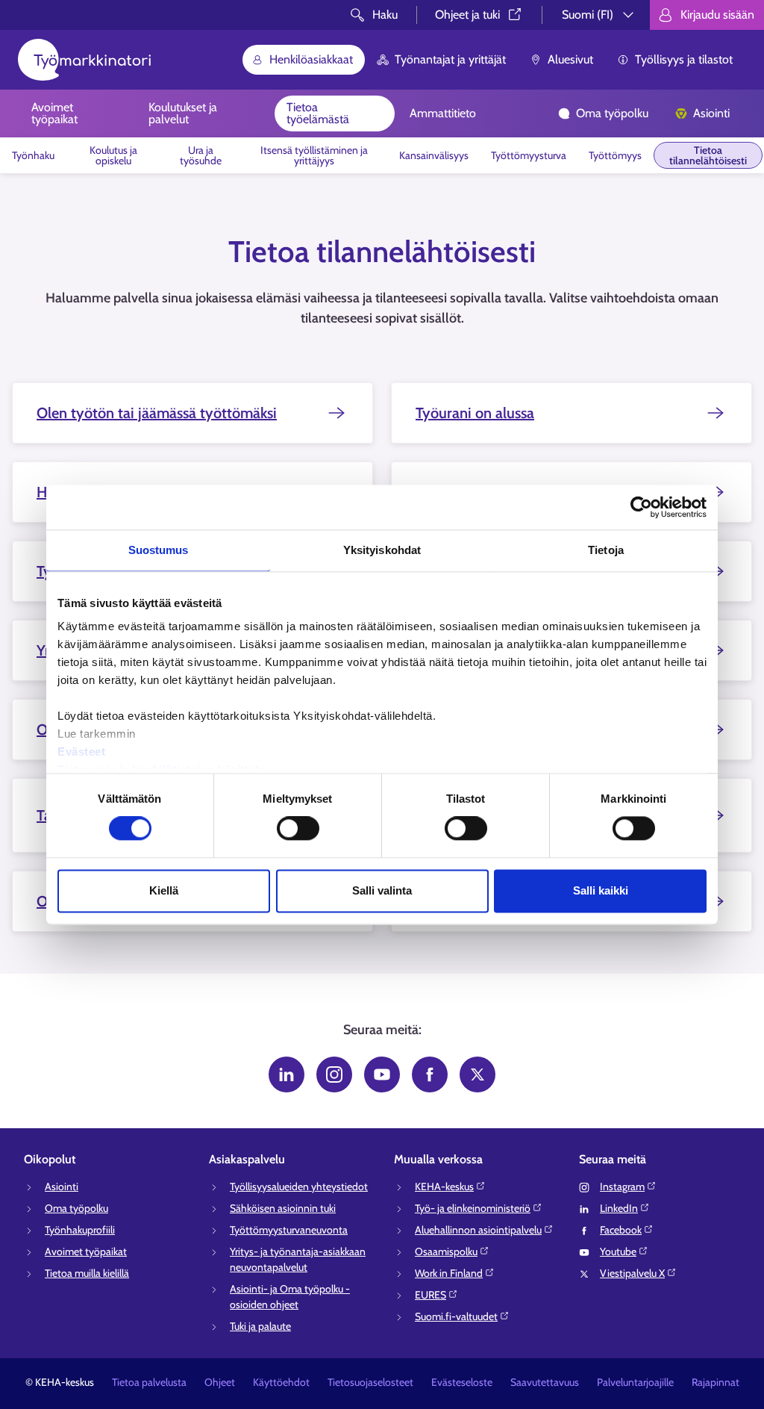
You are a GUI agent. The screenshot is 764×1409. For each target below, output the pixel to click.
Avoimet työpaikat (54, 113)
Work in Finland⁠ (449, 1273)
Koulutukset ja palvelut (182, 113)
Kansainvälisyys (434, 155)
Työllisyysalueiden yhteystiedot (299, 1186)
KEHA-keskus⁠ (444, 1186)
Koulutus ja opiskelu (113, 155)
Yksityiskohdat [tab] (382, 550)
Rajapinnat (715, 1382)
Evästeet (81, 751)
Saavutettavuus (544, 1382)
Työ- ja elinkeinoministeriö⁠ (472, 1208)
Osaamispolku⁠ (446, 1251)
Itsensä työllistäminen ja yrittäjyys (314, 155)
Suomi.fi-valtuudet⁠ (456, 1316)
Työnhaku (33, 155)
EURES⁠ (430, 1294)
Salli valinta (382, 890)
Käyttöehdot (281, 1382)
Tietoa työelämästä (317, 113)
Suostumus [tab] (158, 550)
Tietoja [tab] (606, 550)
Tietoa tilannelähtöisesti (708, 155)
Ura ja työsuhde (201, 155)
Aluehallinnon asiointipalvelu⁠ (478, 1230)
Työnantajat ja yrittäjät (450, 59)
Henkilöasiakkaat (311, 59)
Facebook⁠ (621, 1230)
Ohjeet (219, 1382)
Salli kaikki (600, 890)
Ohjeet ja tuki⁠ (467, 14)
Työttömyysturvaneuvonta (289, 1230)
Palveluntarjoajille (635, 1382)
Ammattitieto (443, 113)
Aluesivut (570, 59)
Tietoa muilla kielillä (87, 1273)
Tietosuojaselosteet (370, 1382)
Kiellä (163, 890)
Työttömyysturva (528, 155)
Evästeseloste (461, 1382)
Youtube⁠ (618, 1251)
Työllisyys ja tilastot (684, 59)
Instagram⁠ (622, 1186)
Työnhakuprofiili (80, 1230)
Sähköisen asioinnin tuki (283, 1208)
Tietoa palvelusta (149, 1382)
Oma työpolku (612, 113)
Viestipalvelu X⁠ (632, 1273)
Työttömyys (615, 155)
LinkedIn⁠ (619, 1208)
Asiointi (711, 113)
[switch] (298, 829)
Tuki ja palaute (260, 1326)
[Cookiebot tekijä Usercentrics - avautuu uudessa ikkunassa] (641, 507)
